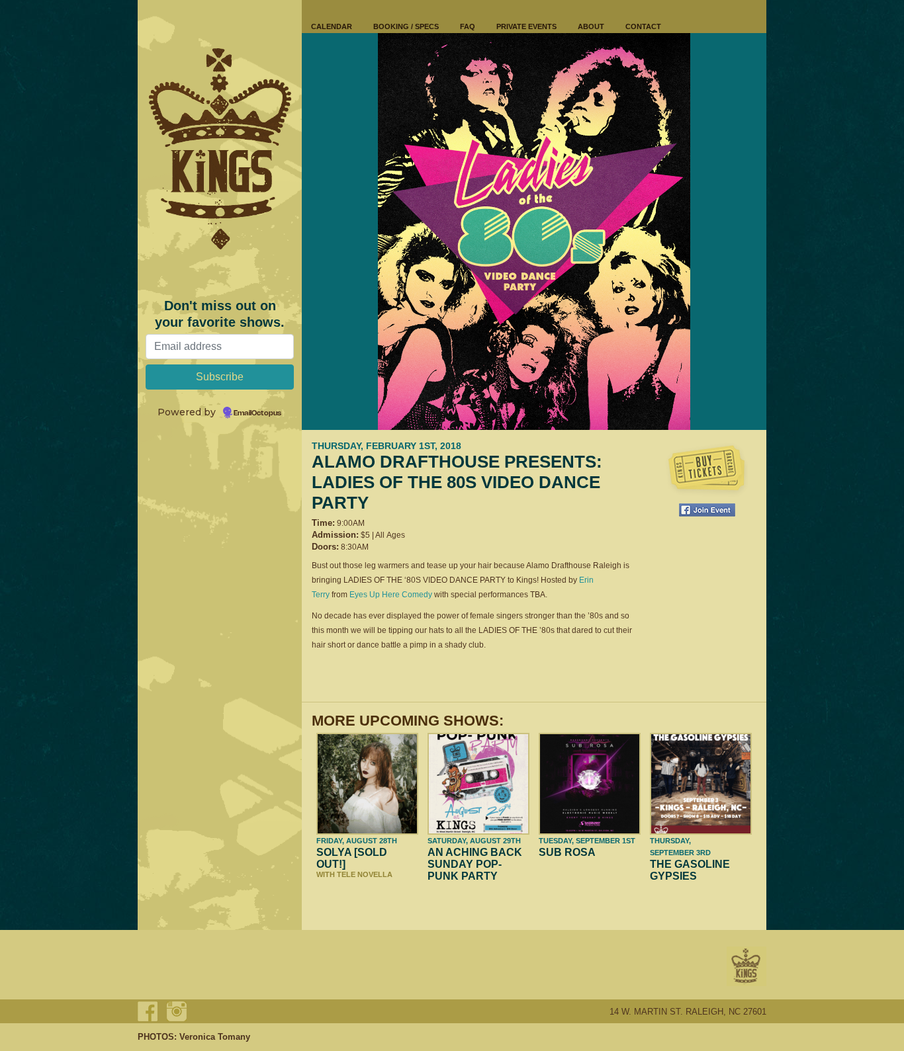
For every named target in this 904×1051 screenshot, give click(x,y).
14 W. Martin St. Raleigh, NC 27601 (688, 1012)
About (591, 26)
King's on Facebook (148, 1011)
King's (746, 966)
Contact (643, 26)
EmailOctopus (257, 413)
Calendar (331, 26)
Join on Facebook (707, 510)
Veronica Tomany (214, 1037)
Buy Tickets (706, 469)
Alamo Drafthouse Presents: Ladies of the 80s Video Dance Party (457, 482)
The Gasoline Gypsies (690, 870)
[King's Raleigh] (220, 149)
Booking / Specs (406, 26)
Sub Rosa (567, 852)
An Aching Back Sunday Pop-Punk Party (475, 864)
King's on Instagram (177, 1011)
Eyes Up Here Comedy (390, 594)
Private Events (526, 26)
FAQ (467, 26)
